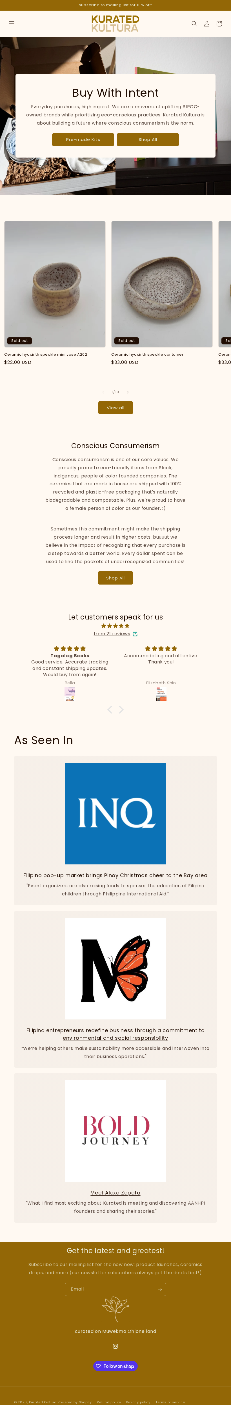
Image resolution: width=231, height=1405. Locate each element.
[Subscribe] (160, 1289)
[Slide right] (128, 392)
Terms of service (170, 1402)
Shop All (148, 139)
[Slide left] (103, 392)
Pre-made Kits (83, 139)
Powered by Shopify (75, 1402)
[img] (115, 626)
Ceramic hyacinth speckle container (147, 354)
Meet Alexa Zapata (115, 1192)
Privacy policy (138, 1402)
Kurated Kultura (43, 1402)
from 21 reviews (112, 633)
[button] (12, 23)
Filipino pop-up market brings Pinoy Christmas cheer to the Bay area (115, 875)
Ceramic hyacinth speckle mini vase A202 (45, 354)
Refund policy (109, 1402)
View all (116, 408)
